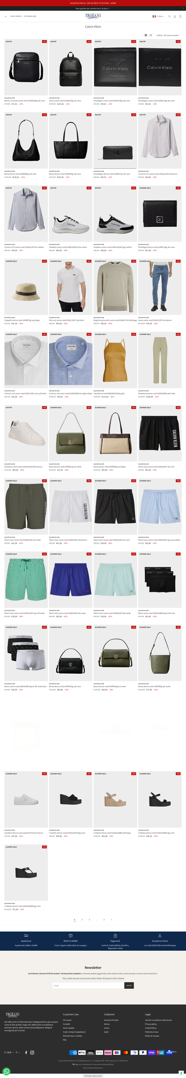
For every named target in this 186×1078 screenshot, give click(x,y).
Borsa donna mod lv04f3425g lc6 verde (110, 686)
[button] (5, 16)
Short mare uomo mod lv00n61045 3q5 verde (112, 613)
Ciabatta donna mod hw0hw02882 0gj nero (156, 833)
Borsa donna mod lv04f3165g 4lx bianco (65, 762)
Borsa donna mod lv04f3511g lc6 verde (65, 466)
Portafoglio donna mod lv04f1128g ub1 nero (156, 247)
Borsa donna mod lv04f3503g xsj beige (110, 466)
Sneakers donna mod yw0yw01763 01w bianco (23, 833)
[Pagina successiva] (111, 920)
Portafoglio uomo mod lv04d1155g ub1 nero (156, 100)
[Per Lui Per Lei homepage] (93, 16)
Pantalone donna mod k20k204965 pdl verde (156, 393)
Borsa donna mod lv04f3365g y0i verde (154, 686)
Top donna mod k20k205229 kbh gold (109, 393)
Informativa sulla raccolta (93, 1076)
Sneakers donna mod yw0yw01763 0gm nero (156, 762)
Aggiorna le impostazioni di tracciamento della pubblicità (94, 1064)
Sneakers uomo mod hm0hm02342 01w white (68, 247)
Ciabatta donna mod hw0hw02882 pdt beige (112, 833)
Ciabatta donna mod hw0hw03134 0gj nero (67, 833)
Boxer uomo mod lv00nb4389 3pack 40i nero (156, 613)
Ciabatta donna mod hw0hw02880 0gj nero (22, 906)
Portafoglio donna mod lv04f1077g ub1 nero (112, 174)
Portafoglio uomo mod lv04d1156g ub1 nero (112, 100)
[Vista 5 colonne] (151, 35)
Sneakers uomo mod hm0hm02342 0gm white (113, 247)
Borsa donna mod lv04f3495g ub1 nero (20, 174)
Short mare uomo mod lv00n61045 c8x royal (67, 613)
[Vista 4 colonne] (146, 35)
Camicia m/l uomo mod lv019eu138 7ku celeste (24, 247)
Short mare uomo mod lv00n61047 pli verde (22, 540)
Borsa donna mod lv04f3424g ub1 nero (65, 174)
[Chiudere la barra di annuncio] (183, 8)
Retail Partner (98, 1068)
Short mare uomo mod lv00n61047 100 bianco (68, 540)
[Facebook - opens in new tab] (26, 1052)
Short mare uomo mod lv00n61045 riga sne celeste (159, 540)
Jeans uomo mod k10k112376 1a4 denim (155, 320)
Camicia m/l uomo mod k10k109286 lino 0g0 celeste (70, 393)
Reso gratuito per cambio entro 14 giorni (92, 8)
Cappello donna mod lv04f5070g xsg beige (22, 320)
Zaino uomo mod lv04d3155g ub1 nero (65, 100)
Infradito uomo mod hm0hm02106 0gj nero (111, 762)
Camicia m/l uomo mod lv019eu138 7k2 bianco (157, 174)
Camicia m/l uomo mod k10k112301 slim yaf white (25, 393)
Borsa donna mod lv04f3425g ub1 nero (65, 686)
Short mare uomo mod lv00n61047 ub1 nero (156, 466)
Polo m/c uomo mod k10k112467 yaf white (66, 320)
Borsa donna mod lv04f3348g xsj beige (20, 762)
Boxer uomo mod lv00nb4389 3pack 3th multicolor (25, 686)
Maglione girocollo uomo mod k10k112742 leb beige (115, 320)
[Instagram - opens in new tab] (32, 1052)
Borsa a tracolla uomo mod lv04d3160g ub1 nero (24, 100)
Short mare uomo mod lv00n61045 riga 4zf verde (24, 613)
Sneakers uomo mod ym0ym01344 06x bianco (23, 466)
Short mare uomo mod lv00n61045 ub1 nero (112, 540)
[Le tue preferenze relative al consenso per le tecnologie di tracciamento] (181, 1073)
